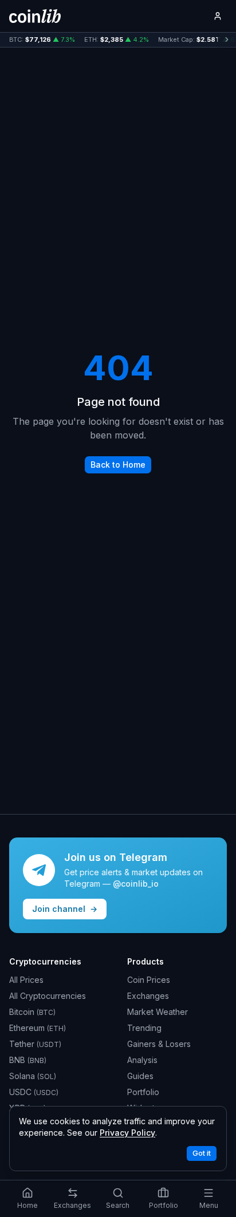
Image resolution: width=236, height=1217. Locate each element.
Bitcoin (32, 1012)
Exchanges (148, 996)
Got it (201, 1153)
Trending (144, 1028)
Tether (35, 1044)
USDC (33, 1092)
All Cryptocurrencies (47, 996)
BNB (27, 1060)
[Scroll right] (227, 40)
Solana (32, 1076)
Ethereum (37, 1028)
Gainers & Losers (159, 1044)
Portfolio (143, 1092)
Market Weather (157, 1012)
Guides (140, 1076)
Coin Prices (148, 980)
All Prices (26, 980)
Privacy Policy (127, 1132)
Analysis (142, 1060)
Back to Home (118, 464)
